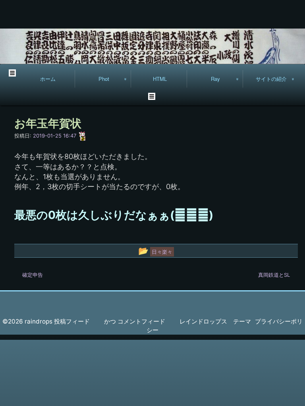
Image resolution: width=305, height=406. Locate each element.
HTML (160, 78)
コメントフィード (141, 321)
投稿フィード (72, 321)
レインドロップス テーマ (215, 321)
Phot (103, 78)
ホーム (48, 78)
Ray (215, 78)
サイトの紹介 (271, 78)
